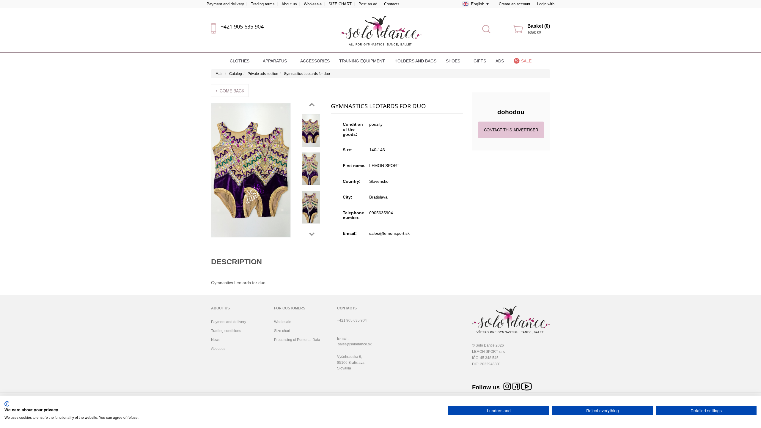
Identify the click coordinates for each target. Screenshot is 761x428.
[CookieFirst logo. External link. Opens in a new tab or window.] (6, 404)
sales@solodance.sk (355, 344)
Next (312, 234)
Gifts (480, 61)
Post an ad (368, 4)
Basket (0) (538, 26)
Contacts (392, 4)
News (215, 340)
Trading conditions (226, 331)
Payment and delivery (225, 4)
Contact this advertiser (511, 130)
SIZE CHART (340, 4)
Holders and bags (415, 61)
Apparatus (275, 61)
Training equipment (362, 61)
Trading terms (263, 4)
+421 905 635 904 (242, 26)
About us (289, 4)
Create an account (514, 4)
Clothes (240, 61)
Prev (312, 104)
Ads (500, 61)
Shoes (453, 61)
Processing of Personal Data (297, 340)
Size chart (282, 331)
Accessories (315, 61)
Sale (526, 61)
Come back (230, 90)
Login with (545, 4)
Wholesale (313, 4)
